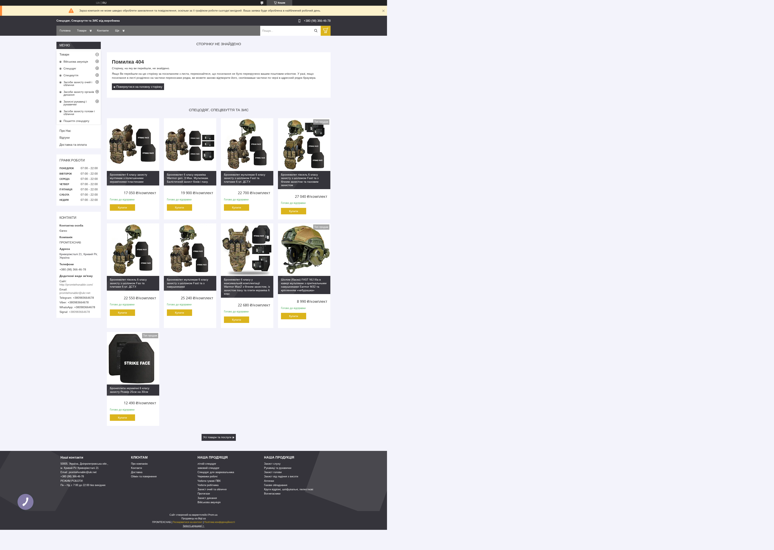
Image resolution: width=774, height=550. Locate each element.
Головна (65, 30)
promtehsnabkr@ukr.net (74, 292)
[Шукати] (316, 31)
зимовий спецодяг (209, 467)
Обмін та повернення (144, 476)
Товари (81, 30)
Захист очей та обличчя (212, 489)
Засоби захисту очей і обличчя (77, 84)
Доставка (136, 472)
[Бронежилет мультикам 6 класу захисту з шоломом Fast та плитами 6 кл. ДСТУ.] (247, 144)
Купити (122, 207)
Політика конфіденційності (219, 522)
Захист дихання (207, 498)
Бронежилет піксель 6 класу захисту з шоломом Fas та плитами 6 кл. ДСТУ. (128, 283)
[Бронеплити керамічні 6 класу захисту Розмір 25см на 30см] (133, 358)
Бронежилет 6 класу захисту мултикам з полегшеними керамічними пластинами (128, 178)
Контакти (103, 30)
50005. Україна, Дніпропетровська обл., (84, 463)
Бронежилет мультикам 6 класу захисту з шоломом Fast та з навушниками (187, 283)
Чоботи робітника (208, 485)
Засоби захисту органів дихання (78, 93)
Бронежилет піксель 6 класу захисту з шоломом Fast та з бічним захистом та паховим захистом (299, 180)
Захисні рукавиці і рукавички (75, 103)
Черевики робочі (207, 476)
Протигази (204, 493)
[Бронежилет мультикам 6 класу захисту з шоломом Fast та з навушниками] (190, 249)
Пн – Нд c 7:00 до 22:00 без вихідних (83, 485)
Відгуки (64, 137)
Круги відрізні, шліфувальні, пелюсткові (288, 489)
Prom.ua (212, 514)
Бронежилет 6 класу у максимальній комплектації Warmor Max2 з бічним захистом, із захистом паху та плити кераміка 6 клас (247, 286)
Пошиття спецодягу (76, 121)
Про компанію (139, 463)
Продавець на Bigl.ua (193, 518)
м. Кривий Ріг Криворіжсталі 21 (79, 467)
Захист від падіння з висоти (281, 476)
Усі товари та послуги (217, 437)
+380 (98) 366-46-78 (72, 476)
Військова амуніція (75, 61)
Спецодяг (69, 68)
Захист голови (273, 472)
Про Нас (65, 130)
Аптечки (269, 480)
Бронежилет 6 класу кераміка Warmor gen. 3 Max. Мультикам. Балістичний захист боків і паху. (188, 178)
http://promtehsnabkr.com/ (76, 284)
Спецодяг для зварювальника (216, 472)
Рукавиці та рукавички (277, 467)
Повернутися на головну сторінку (139, 86)
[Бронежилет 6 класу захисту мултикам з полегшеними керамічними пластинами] (133, 144)
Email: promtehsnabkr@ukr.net (78, 472)
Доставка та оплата (73, 144)
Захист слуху (272, 463)
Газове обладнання (275, 485)
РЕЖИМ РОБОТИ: (71, 480)
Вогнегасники (272, 493)
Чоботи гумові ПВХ (209, 480)
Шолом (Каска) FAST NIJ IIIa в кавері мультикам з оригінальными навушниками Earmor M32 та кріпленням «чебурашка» (304, 285)
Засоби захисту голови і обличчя (79, 113)
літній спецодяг (207, 463)
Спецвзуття (70, 75)
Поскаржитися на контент (187, 522)
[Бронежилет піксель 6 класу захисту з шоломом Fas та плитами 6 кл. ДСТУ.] (133, 249)
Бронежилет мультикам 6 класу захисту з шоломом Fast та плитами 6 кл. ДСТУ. (244, 178)
